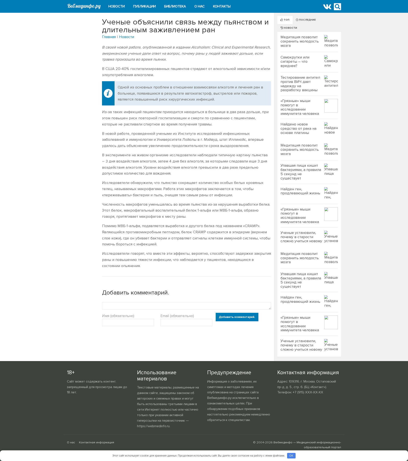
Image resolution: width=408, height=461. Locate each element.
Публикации (144, 6)
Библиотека (175, 6)
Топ (286, 19)
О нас (199, 6)
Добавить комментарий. (237, 317)
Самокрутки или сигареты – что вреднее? (294, 61)
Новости (116, 6)
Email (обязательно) (177, 315)
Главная (109, 36)
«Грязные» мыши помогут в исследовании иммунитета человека (299, 107)
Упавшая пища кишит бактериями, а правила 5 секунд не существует (300, 171)
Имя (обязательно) (118, 315)
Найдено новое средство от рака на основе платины (298, 128)
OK (291, 455)
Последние (307, 19)
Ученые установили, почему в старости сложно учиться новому (301, 236)
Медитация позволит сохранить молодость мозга (299, 41)
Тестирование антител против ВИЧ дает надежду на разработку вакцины (300, 83)
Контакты (222, 6)
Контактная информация (96, 442)
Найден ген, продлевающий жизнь (300, 191)
